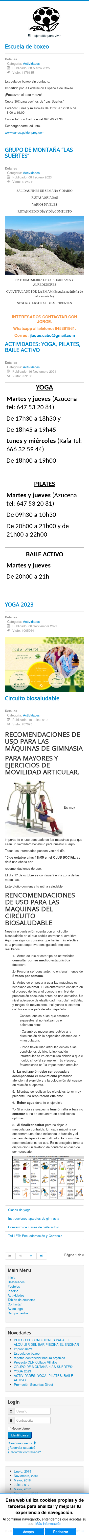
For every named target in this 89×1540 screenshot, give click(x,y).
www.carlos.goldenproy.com (24, 132)
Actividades (31, 63)
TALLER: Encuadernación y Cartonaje (35, 1235)
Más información (48, 1523)
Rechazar (60, 1531)
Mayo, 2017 (22, 1489)
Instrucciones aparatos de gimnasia (33, 1218)
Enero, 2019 (22, 1471)
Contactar (15, 1304)
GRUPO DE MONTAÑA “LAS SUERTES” (39, 152)
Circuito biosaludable (32, 698)
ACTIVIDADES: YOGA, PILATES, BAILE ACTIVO (43, 346)
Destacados (16, 1282)
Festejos (14, 1286)
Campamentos (18, 1313)
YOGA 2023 (19, 604)
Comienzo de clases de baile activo (33, 1227)
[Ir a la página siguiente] (31, 1256)
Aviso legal (15, 1308)
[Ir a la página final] (42, 1256)
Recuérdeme (21, 1428)
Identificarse (19, 1435)
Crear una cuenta (20, 1443)
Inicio (11, 1277)
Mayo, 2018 (22, 1480)
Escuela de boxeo (27, 46)
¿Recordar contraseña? (24, 1452)
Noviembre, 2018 (26, 1475)
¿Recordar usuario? (21, 1447)
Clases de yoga (19, 1209)
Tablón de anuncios (21, 1300)
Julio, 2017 (21, 1484)
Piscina (13, 1291)
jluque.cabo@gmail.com (52, 335)
